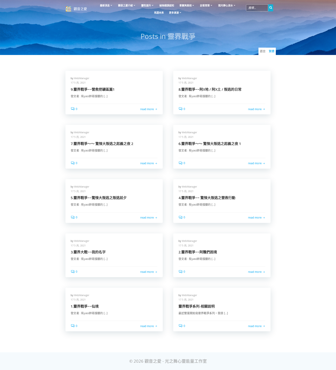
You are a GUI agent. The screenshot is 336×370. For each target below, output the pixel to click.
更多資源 (174, 12)
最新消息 (105, 5)
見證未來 (159, 12)
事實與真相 (185, 5)
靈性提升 (146, 5)
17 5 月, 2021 (78, 82)
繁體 (271, 51)
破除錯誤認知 (166, 5)
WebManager (81, 78)
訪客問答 (205, 5)
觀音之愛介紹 (125, 5)
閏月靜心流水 (225, 5)
